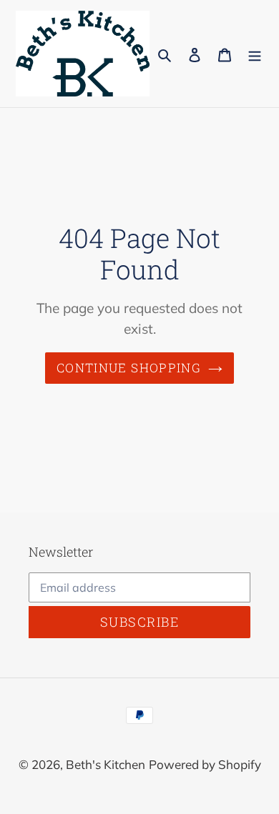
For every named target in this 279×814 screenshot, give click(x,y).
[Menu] (255, 53)
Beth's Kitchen (105, 764)
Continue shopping (129, 367)
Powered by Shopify (205, 764)
